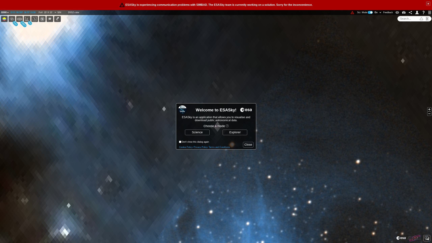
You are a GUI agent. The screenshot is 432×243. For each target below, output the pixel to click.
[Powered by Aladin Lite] (414, 238)
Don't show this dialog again (195, 142)
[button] (428, 4)
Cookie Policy (186, 147)
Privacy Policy (201, 147)
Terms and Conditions (219, 147)
